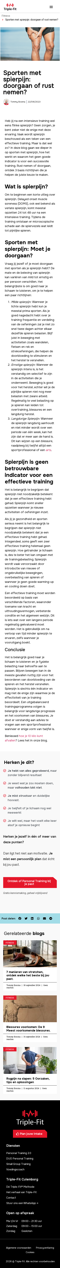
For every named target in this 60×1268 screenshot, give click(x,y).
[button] (51, 7)
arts (48, 450)
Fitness (6, 15)
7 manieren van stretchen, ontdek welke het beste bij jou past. (27, 975)
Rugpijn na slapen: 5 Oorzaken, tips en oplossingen (27, 1080)
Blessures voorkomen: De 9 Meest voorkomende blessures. (28, 1028)
